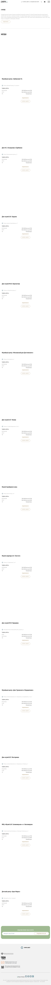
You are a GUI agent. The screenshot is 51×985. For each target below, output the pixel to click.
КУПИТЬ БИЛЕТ (25, 101)
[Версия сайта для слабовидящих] (45, 2)
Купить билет (26, 1)
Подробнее (5, 21)
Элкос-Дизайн (42, 981)
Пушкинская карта (35, 1)
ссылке (19, 967)
